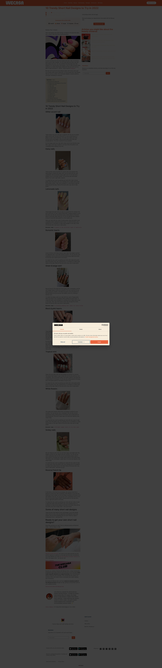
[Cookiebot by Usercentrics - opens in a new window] (102, 325)
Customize (80, 342)
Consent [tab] (62, 329)
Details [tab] (81, 329)
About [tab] (100, 329)
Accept (99, 342)
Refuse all (63, 342)
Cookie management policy (91, 337)
